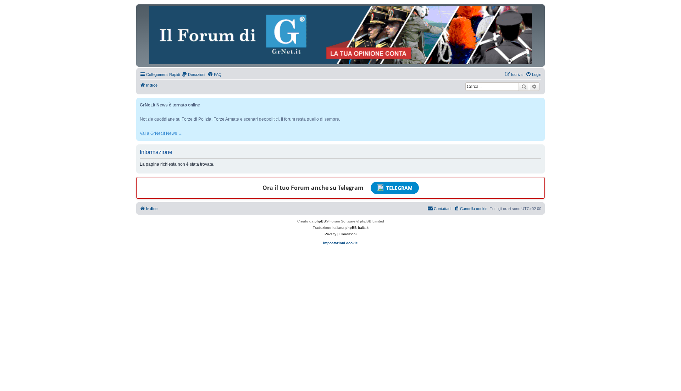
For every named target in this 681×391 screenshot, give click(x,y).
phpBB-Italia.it (357, 228)
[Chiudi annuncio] (540, 102)
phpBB (320, 221)
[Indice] (340, 35)
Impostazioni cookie (340, 243)
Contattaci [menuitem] (442, 208)
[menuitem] (193, 74)
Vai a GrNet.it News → (161, 133)
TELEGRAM (399, 188)
